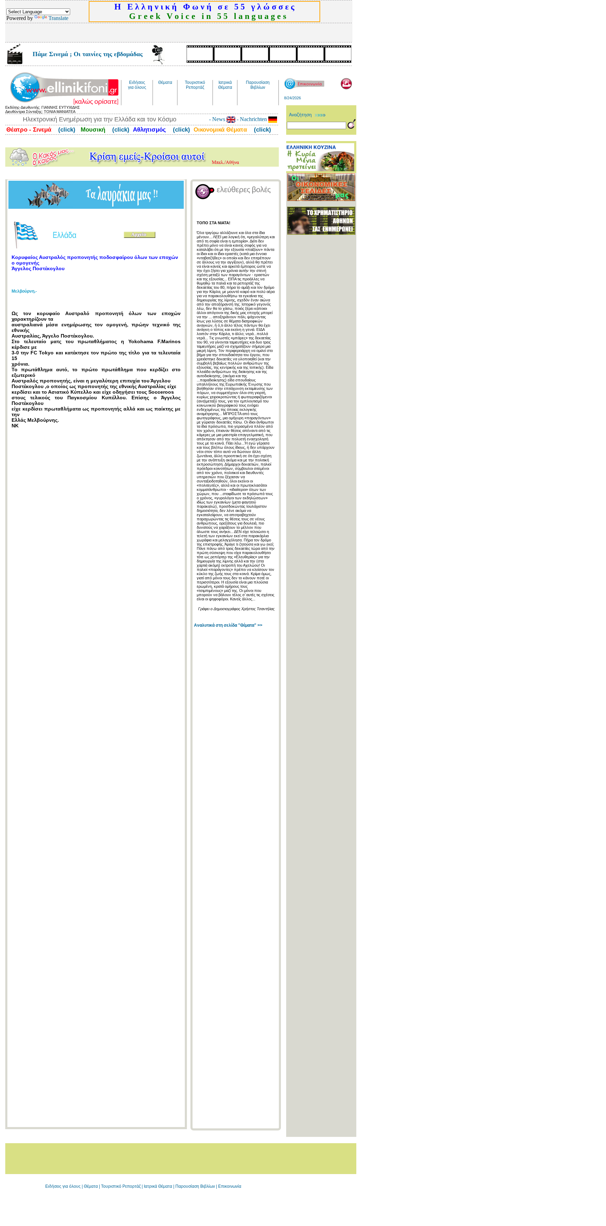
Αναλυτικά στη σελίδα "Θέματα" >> (228, 625)
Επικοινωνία (229, 1186)
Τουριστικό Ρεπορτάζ (121, 1186)
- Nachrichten (251, 119)
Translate (58, 18)
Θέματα (91, 1186)
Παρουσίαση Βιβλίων (195, 1186)
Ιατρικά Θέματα (158, 1186)
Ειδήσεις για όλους (63, 1186)
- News (218, 119)
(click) (65, 129)
